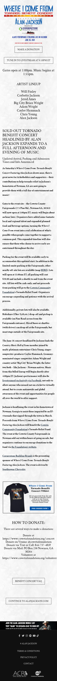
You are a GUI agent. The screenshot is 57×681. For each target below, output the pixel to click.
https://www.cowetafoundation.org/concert (28, 538)
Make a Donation (28, 49)
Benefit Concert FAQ (28, 581)
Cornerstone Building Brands (17, 456)
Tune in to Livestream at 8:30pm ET (28, 60)
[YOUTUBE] (34, 635)
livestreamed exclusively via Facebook (21, 380)
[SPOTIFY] (30, 635)
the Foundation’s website (23, 447)
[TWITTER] (23, 635)
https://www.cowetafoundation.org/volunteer (29, 558)
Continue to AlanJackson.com (28, 601)
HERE (44, 270)
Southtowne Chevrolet (13, 469)
